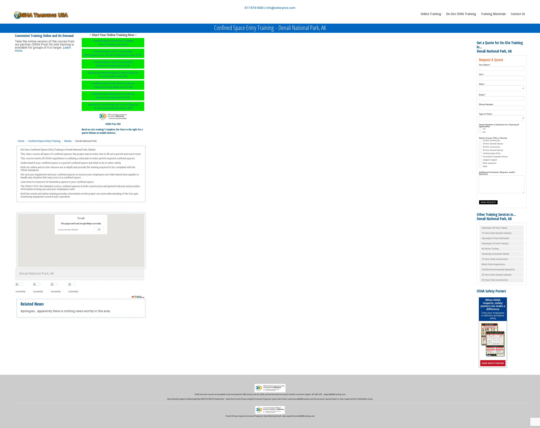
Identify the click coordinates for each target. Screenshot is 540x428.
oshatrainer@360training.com (301, 399)
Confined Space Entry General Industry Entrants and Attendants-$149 (113, 95)
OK (99, 230)
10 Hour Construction (491, 140)
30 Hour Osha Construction (495, 280)
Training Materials (493, 13)
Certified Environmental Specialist (498, 269)
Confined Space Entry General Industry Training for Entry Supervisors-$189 (113, 85)
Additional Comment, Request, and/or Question (497, 173)
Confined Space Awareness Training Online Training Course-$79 (113, 42)
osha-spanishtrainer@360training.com (298, 416)
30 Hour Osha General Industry (497, 274)
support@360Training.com (334, 394)
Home (21, 141)
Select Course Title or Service (493, 138)
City (481, 74)
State (482, 84)
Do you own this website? (68, 230)
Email (482, 95)
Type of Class (485, 114)
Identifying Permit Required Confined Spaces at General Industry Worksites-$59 (113, 106)
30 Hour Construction (491, 147)
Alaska (67, 141)
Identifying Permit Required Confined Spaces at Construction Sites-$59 (113, 74)
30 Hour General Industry (492, 150)
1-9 (483, 129)
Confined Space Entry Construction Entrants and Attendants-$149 (113, 64)
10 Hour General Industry (492, 144)
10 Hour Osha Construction (495, 259)
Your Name (484, 65)
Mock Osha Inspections (493, 264)
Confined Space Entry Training (44, 141)
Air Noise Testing (490, 248)
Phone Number (486, 104)
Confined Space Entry (491, 153)
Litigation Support (489, 160)
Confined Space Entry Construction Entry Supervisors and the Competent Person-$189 (113, 53)
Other (484, 166)
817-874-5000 (254, 8)
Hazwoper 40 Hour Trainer (494, 228)
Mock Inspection (489, 163)
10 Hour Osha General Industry (497, 233)
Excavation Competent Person (495, 157)
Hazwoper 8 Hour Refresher (495, 238)
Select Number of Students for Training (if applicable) (499, 126)
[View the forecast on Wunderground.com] (138, 296)
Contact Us (518, 13)
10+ (484, 132)
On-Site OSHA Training (461, 13)
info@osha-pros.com (280, 8)
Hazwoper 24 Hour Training (495, 243)
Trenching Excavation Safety (495, 254)
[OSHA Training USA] (43, 14)
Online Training (431, 13)
